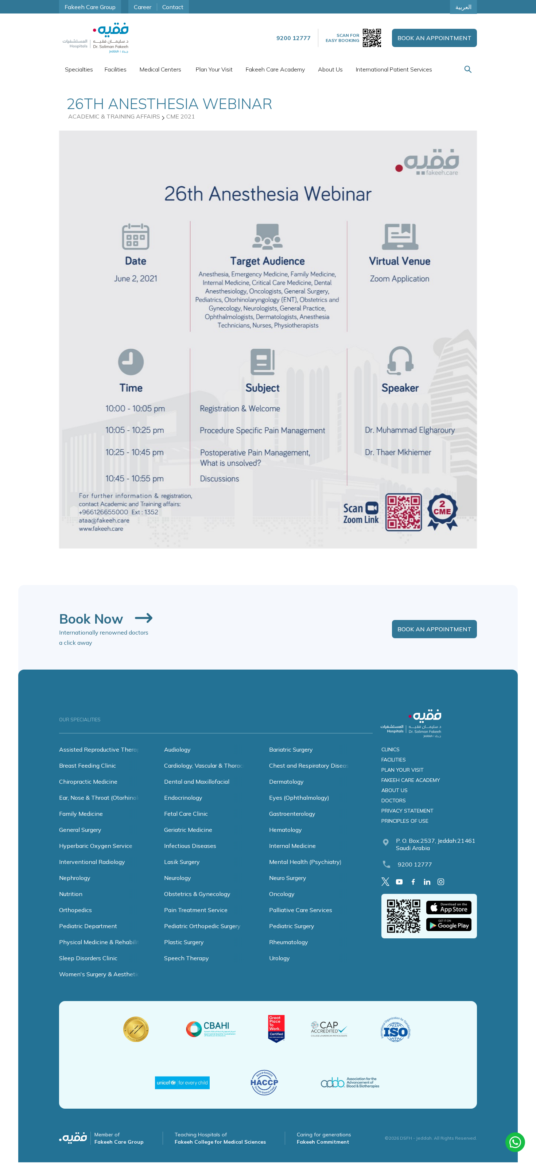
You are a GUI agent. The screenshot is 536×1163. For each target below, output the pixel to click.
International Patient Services (394, 69)
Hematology (285, 829)
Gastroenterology (292, 813)
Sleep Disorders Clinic (88, 958)
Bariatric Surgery (291, 749)
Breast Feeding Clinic (87, 765)
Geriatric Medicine (188, 829)
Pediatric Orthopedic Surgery (202, 926)
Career (142, 7)
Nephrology (74, 877)
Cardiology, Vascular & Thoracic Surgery (216, 765)
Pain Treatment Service (196, 910)
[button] (79, 69)
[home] (95, 38)
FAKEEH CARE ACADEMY (410, 780)
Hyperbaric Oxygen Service (95, 845)
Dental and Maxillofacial (196, 781)
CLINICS (390, 749)
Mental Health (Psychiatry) (305, 861)
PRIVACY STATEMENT (407, 810)
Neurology (177, 877)
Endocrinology (183, 797)
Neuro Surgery (287, 877)
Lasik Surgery (182, 861)
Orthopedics (75, 910)
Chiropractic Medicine (88, 781)
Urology (279, 958)
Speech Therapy (186, 958)
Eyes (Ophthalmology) (299, 797)
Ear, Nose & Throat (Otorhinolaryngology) (114, 797)
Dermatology (286, 781)
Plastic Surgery (184, 942)
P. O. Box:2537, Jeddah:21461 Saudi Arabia (435, 844)
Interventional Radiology (92, 861)
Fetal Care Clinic (186, 813)
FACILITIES (393, 759)
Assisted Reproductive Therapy (101, 749)
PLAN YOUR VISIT (402, 770)
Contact (172, 7)
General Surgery (80, 829)
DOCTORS (393, 800)
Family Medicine (81, 813)
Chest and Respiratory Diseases (312, 765)
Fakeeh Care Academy (275, 69)
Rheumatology (288, 942)
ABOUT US (394, 790)
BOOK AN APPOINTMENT (434, 38)
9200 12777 (415, 864)
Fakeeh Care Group (90, 7)
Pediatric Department (88, 926)
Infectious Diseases (190, 845)
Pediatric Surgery (291, 926)
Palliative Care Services (300, 910)
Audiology (177, 749)
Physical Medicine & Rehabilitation (106, 942)
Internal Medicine (292, 845)
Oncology (282, 894)
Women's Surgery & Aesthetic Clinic (107, 974)
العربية (463, 7)
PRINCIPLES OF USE (404, 821)
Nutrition (70, 894)
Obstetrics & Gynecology (197, 894)
